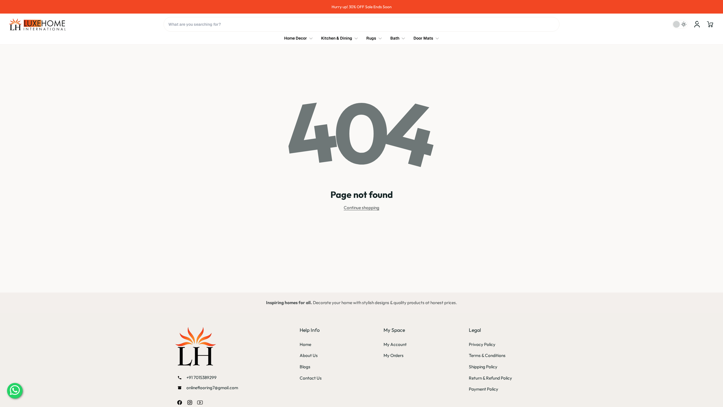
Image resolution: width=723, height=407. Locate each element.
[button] (710, 24)
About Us (309, 355)
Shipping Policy (483, 366)
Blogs (305, 366)
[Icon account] (697, 24)
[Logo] (37, 24)
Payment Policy (483, 389)
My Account (395, 344)
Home (305, 344)
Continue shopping (361, 207)
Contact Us (311, 378)
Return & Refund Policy (490, 378)
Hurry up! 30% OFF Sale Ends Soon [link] (373, 6)
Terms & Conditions (487, 355)
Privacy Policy (482, 344)
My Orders (394, 355)
